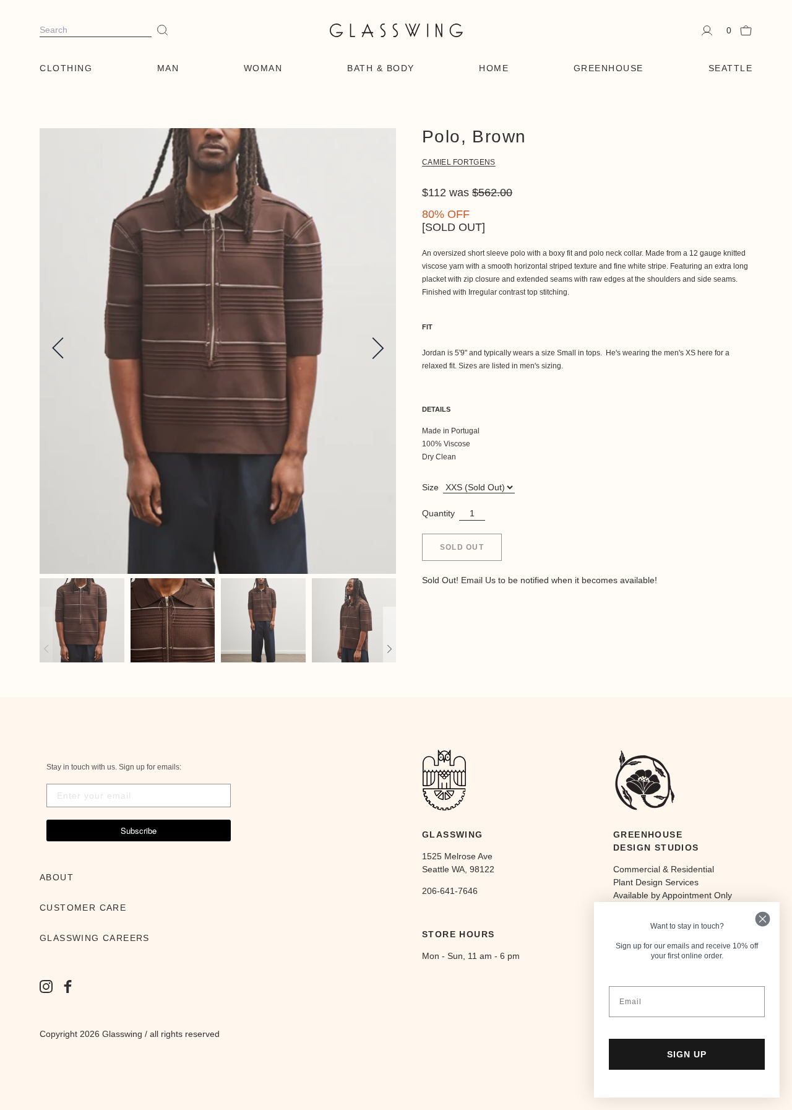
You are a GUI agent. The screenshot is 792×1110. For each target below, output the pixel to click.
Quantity (438, 513)
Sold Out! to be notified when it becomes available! (539, 580)
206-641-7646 (450, 891)
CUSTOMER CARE (83, 908)
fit (427, 327)
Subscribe (139, 830)
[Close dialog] (762, 919)
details (436, 409)
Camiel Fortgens (459, 162)
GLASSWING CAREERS (95, 938)
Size (430, 487)
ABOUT (57, 877)
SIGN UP (687, 1054)
